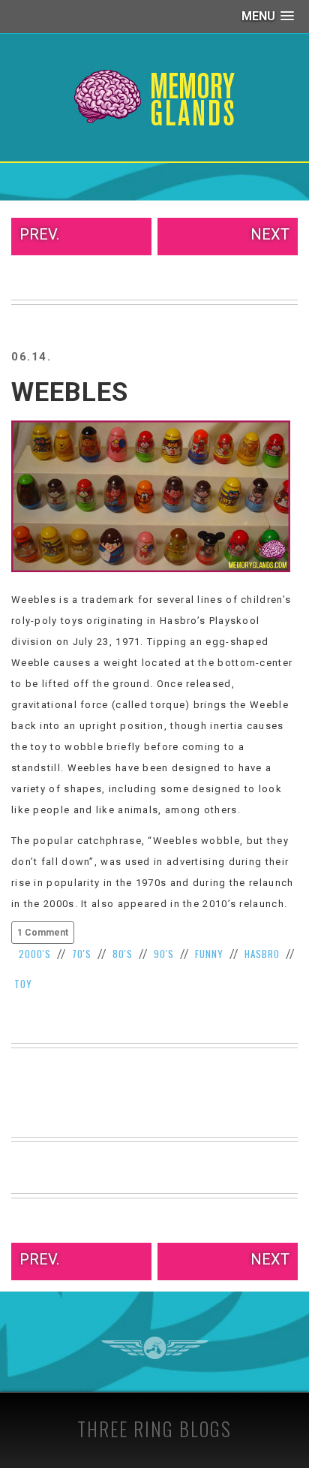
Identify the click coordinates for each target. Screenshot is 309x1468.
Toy (23, 983)
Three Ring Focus (154, 1348)
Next (270, 234)
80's (122, 953)
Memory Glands (155, 97)
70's (82, 953)
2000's (35, 953)
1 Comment (42, 932)
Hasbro (262, 953)
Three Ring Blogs (154, 1428)
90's (164, 953)
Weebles (69, 392)
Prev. (39, 234)
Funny (209, 953)
